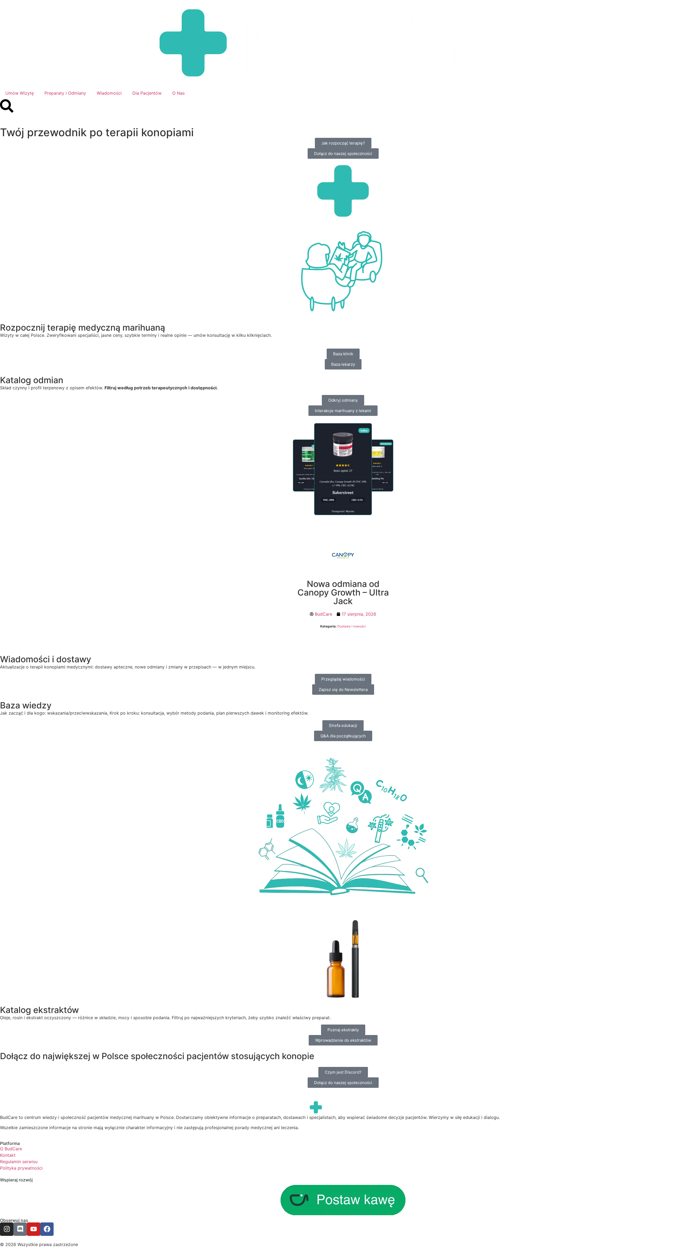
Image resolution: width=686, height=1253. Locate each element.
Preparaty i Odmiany (65, 93)
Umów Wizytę (19, 93)
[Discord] (20, 1229)
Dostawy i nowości (351, 626)
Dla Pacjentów (147, 93)
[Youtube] (33, 1229)
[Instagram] (6, 1229)
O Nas (178, 93)
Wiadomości (109, 93)
